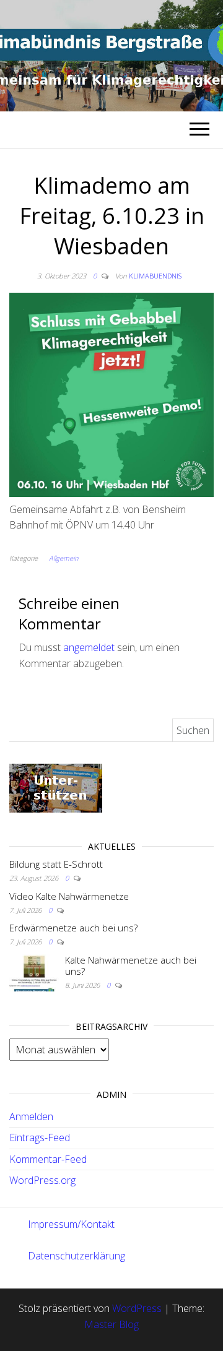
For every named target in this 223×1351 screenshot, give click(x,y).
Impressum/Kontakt (71, 1224)
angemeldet (89, 647)
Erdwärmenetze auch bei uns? (73, 928)
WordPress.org (42, 1180)
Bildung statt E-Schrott (56, 864)
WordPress (137, 1308)
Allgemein (63, 558)
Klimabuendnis (155, 275)
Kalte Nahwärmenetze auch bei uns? (130, 965)
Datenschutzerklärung (76, 1256)
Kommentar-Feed (48, 1159)
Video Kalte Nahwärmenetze (69, 896)
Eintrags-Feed (39, 1137)
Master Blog (111, 1324)
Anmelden (31, 1116)
